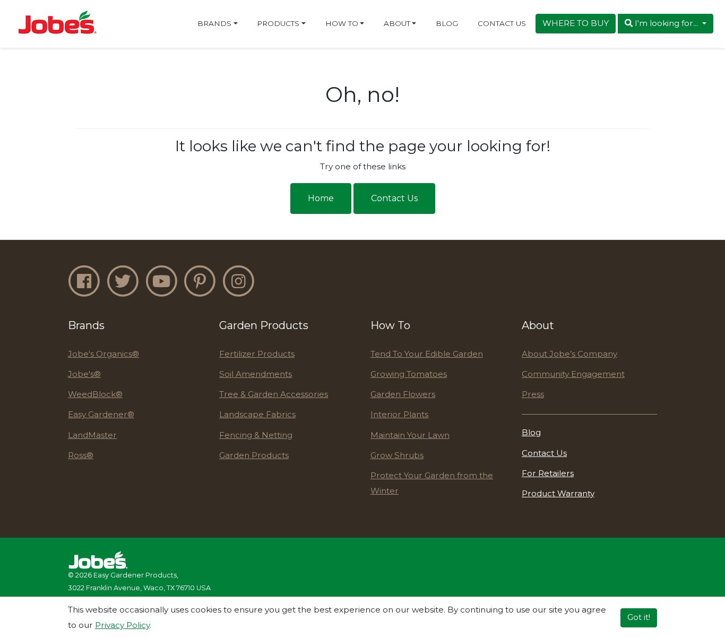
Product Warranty (558, 493)
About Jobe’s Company (569, 354)
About (397, 23)
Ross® (80, 455)
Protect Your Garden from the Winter (431, 483)
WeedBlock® (95, 394)
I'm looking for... (666, 23)
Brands (214, 23)
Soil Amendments (255, 374)
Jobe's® (84, 374)
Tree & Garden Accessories (273, 394)
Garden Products (254, 455)
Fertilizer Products (257, 354)
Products (278, 23)
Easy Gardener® (101, 414)
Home (321, 198)
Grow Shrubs (397, 455)
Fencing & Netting (255, 435)
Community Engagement (573, 374)
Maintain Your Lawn (410, 435)
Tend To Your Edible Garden (426, 354)
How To (341, 23)
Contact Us (502, 23)
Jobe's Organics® (103, 354)
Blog (447, 23)
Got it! (638, 617)
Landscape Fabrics (257, 414)
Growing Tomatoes (408, 374)
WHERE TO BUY (575, 23)
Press (533, 394)
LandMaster (92, 435)
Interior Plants (399, 414)
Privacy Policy (122, 624)
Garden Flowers (402, 394)
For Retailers (548, 473)
